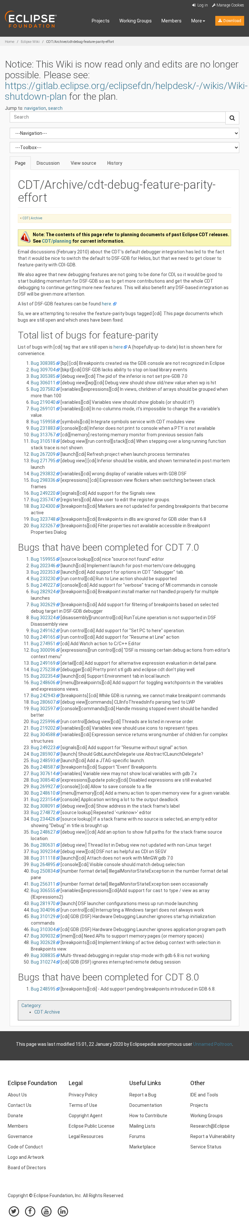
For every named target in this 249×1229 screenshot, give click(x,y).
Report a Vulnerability (212, 1136)
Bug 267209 (43, 454)
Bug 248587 (43, 767)
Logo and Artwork (26, 1157)
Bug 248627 (43, 832)
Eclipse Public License (91, 1126)
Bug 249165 (43, 637)
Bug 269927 (43, 786)
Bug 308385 (43, 363)
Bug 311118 (43, 858)
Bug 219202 (43, 728)
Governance (20, 1136)
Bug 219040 (43, 402)
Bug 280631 (43, 845)
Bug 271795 (43, 460)
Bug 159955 (43, 559)
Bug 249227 (43, 585)
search (55, 108)
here (118, 347)
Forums (137, 1136)
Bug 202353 (43, 572)
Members (171, 20)
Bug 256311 (43, 884)
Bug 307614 (43, 773)
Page (20, 163)
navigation (35, 108)
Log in (202, 5)
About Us (17, 1094)
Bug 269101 (43, 408)
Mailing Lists (142, 1126)
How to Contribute (148, 1115)
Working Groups (135, 20)
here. (107, 303)
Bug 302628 (43, 942)
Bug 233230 (43, 578)
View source (83, 163)
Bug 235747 (43, 499)
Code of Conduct (25, 1146)
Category (31, 1005)
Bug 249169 (43, 663)
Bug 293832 (43, 473)
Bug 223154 (43, 799)
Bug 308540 (43, 780)
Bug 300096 (43, 650)
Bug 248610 (43, 793)
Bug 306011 (43, 382)
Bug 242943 (43, 695)
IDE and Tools (204, 1094)
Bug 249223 (43, 747)
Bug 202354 (43, 676)
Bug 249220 (43, 493)
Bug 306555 (43, 890)
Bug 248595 (43, 989)
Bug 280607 (43, 702)
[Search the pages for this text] (232, 117)
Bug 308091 (43, 806)
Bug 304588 (43, 734)
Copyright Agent (85, 1115)
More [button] (196, 20)
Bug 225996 (43, 721)
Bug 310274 (43, 962)
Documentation (145, 1105)
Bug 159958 (43, 421)
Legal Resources (86, 1136)
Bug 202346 (43, 565)
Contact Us (19, 1105)
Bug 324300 (43, 506)
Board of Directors (27, 1167)
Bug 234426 (43, 819)
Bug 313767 (43, 434)
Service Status (205, 1146)
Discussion (48, 163)
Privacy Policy (83, 1094)
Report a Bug (142, 1094)
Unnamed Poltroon (212, 1044)
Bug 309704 (43, 369)
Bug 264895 (43, 864)
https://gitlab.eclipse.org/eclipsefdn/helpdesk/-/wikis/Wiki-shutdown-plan (126, 91)
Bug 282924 (43, 591)
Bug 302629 (43, 604)
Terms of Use (83, 1105)
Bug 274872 (43, 812)
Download (231, 21)
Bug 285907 (43, 754)
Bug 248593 (43, 760)
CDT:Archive (47, 1012)
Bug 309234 (43, 851)
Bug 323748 (43, 519)
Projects (101, 20)
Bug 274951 (43, 643)
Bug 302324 (43, 617)
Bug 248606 (43, 682)
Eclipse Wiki (30, 42)
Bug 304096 (43, 910)
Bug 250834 (43, 871)
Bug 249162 (43, 630)
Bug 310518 (43, 441)
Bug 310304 (43, 929)
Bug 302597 (43, 708)
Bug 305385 (43, 376)
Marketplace (142, 1146)
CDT (25, 218)
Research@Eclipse (210, 1126)
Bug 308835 (43, 955)
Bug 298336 (43, 480)
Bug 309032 (43, 936)
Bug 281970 (43, 903)
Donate (15, 1115)
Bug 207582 (43, 389)
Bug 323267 (43, 525)
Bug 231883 (43, 428)
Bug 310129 (43, 916)
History (114, 163)
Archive (36, 218)
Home (9, 42)
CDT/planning (56, 241)
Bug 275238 (43, 669)
